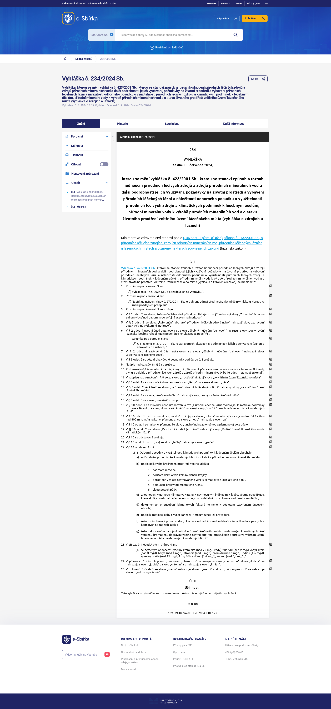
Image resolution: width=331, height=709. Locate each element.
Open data (179, 652)
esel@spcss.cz (234, 652)
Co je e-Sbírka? (129, 645)
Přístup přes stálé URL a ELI (189, 665)
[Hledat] (236, 35)
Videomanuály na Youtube (81, 654)
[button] (81, 123)
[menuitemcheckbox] (86, 164)
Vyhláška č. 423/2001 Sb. (138, 268)
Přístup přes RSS (182, 645)
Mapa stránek (129, 669)
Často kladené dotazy (133, 652)
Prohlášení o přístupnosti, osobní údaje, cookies (140, 660)
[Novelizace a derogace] (270, 286)
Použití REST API (183, 659)
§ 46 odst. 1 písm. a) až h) (203, 238)
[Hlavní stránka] (65, 58)
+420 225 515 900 (236, 659)
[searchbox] (172, 35)
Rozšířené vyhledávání (169, 47)
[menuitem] (226, 18)
